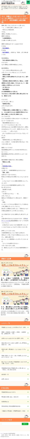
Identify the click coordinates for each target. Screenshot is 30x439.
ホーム (2, 433)
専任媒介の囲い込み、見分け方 (10, 397)
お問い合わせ (5, 379)
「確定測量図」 (6, 52)
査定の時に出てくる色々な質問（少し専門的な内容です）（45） (14, 343)
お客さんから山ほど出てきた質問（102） (13, 338)
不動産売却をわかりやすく (9, 392)
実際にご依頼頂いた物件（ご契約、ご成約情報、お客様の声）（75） (14, 332)
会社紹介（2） (6, 374)
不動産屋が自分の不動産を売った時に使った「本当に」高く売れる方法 (14, 368)
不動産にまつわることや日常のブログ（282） (14, 327)
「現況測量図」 (6, 48)
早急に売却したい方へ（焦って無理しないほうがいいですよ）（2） (14, 356)
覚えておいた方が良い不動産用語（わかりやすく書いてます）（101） (14, 362)
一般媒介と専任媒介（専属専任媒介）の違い (14, 411)
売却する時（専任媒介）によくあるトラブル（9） (14, 350)
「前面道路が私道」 (7, 166)
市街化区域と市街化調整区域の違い (11, 406)
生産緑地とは (5, 401)
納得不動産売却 (8, 3)
